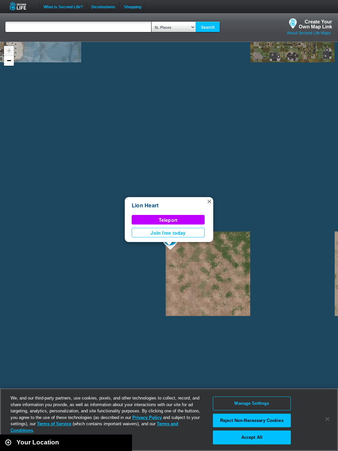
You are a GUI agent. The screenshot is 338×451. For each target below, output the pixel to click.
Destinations (103, 6)
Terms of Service (54, 423)
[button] (209, 201)
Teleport (168, 220)
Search (208, 27)
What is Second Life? (63, 6)
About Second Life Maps (309, 33)
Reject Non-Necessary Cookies (252, 420)
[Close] (327, 419)
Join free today (168, 232)
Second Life (21, 6)
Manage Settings (251, 403)
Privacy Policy (147, 417)
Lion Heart (145, 205)
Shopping (132, 6)
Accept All (251, 437)
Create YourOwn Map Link (315, 24)
